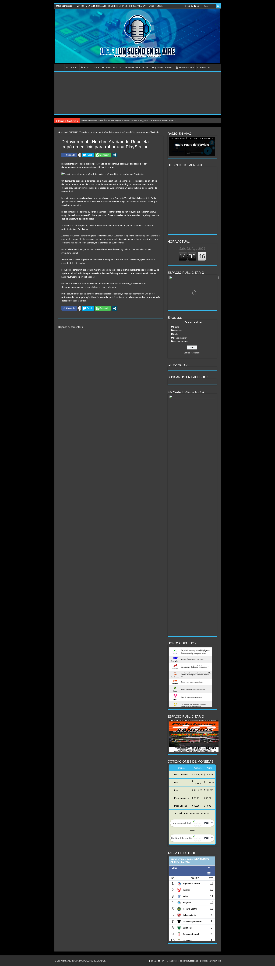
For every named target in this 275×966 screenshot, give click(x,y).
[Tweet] (88, 155)
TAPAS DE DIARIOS (138, 67)
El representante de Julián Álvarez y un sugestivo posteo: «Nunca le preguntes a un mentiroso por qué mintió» (128, 120)
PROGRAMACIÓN (186, 67)
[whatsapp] (198, 6)
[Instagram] (188, 6)
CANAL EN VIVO (113, 67)
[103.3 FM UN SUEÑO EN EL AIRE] (137, 36)
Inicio (63, 132)
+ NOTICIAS (90, 67)
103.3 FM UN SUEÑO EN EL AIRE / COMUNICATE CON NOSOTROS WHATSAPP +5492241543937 (121, 6)
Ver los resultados (192, 353)
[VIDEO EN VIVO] (195, 6)
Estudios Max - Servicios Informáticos (203, 961)
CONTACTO (205, 67)
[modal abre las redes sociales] (114, 155)
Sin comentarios (180, 341)
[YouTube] (191, 6)
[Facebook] (186, 6)
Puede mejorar (180, 338)
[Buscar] (218, 6)
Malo (175, 334)
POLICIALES (72, 132)
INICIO (60, 67)
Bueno (176, 327)
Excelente (177, 330)
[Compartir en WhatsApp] (103, 155)
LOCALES (73, 67)
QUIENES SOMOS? (163, 67)
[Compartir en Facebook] (69, 155)
